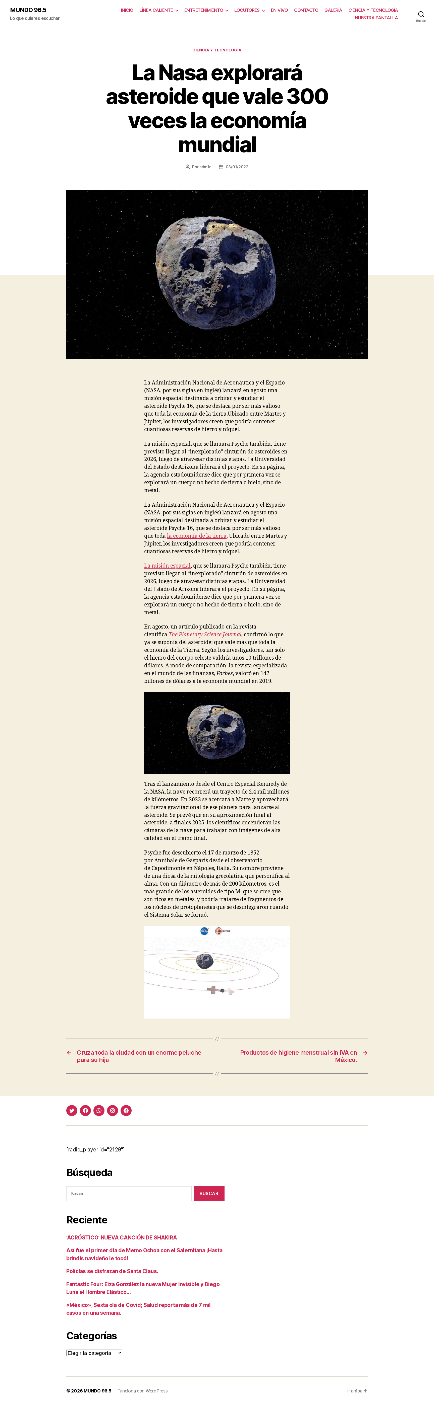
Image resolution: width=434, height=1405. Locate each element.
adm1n (205, 166)
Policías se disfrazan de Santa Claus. (112, 1271)
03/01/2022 (237, 166)
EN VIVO (279, 10)
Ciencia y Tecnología (217, 50)
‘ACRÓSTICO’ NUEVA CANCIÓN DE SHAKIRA (121, 1237)
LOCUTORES (247, 10)
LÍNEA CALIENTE (156, 10)
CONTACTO (306, 10)
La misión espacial (167, 566)
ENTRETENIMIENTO (203, 10)
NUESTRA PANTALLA (376, 17)
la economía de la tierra (197, 536)
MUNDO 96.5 (28, 10)
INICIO (127, 10)
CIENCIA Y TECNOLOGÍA (373, 10)
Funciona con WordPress (142, 1390)
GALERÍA (333, 10)
